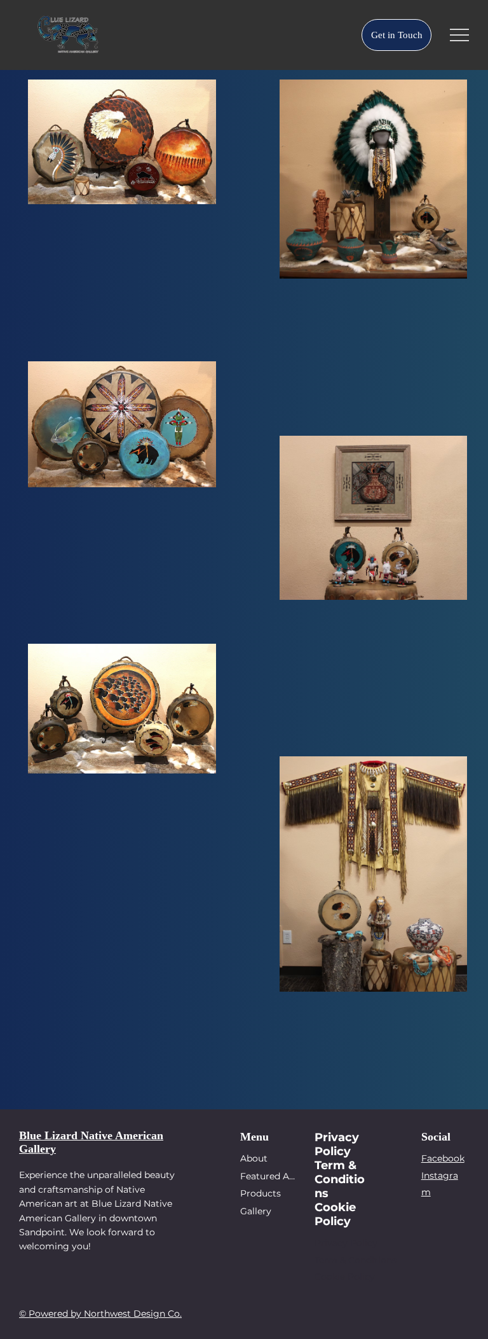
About (254, 1158)
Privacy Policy (346, 1243)
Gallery (255, 1211)
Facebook (442, 1158)
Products (260, 1193)
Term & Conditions (355, 1260)
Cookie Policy (345, 1276)
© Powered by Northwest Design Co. (100, 1313)
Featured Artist (267, 1176)
